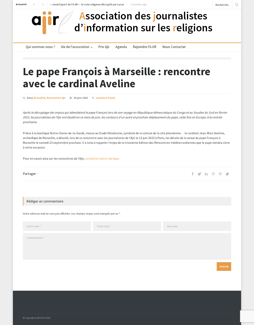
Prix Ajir (104, 46)
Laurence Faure (105, 98)
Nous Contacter (174, 46)
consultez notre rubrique (102, 158)
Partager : (30, 173)
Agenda (121, 46)
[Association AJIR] (127, 27)
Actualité (21, 4)
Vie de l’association (75, 46)
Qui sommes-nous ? (40, 46)
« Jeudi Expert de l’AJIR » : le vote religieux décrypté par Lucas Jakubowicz (87, 4)
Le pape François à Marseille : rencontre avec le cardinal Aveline (116, 77)
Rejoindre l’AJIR (144, 46)
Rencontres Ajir (56, 98)
